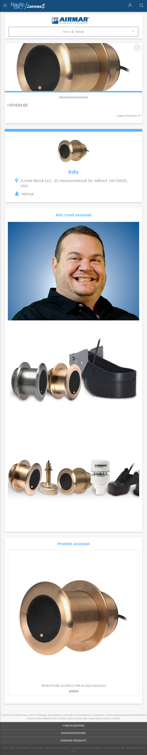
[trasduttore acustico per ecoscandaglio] (73, 615)
